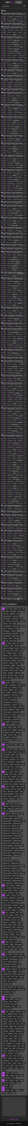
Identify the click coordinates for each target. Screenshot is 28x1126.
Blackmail (10, 506)
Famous (22, 358)
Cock (9, 707)
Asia (21, 618)
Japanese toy (9, 883)
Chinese (10, 384)
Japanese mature (7, 823)
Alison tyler (10, 30)
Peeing (12, 992)
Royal (21, 533)
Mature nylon (19, 575)
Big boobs (16, 658)
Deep (9, 599)
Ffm (20, 769)
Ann (4, 621)
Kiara (15, 426)
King (18, 445)
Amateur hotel (11, 210)
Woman (10, 378)
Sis (14, 1043)
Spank (4, 1014)
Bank (9, 188)
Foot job (5, 764)
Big (4, 650)
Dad (9, 445)
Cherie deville (16, 712)
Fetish (11, 757)
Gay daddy (5, 781)
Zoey (14, 405)
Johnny (15, 118)
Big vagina (17, 447)
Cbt (24, 685)
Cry (10, 714)
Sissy (19, 1019)
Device (15, 302)
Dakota (20, 440)
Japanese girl (6, 848)
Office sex (10, 355)
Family (4, 752)
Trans (19, 1063)
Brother (15, 655)
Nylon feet (5, 944)
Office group (11, 126)
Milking (5, 925)
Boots (7, 650)
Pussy (19, 971)
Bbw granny (11, 475)
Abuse (14, 255)
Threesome (6, 1060)
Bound (11, 670)
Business (10, 84)
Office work (16, 46)
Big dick (18, 668)
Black (11, 645)
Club (22, 709)
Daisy (17, 230)
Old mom (14, 964)
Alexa (16, 215)
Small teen (10, 38)
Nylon (7, 942)
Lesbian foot (12, 897)
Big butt (17, 397)
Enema (7, 744)
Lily (23, 907)
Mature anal (20, 927)
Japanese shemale (7, 835)
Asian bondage (15, 636)
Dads (15, 368)
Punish (4, 987)
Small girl (5, 1048)
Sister (23, 1011)
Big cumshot (11, 263)
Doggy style (10, 552)
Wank (10, 1085)
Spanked (12, 1031)
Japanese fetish (7, 875)
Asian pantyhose (7, 616)
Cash (15, 451)
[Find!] (24, 6)
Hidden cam (10, 791)
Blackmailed (17, 506)
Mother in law (12, 939)
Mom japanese (7, 927)
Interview (10, 177)
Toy (4, 1070)
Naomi (17, 558)
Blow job (10, 428)
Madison (10, 110)
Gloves (4, 779)
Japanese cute (6, 838)
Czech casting (11, 316)
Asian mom (16, 638)
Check (9, 535)
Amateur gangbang (12, 422)
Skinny (15, 1014)
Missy (9, 352)
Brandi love (6, 645)
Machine (19, 922)
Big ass (23, 648)
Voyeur (21, 1075)
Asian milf (22, 626)
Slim (4, 1043)
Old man (5, 956)
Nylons (18, 947)
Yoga (11, 1090)
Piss (20, 969)
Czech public (21, 714)
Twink (11, 1065)
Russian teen (6, 1004)
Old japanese (21, 956)
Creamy (14, 707)
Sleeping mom (19, 1031)
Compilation (13, 685)
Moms (4, 929)
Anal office (10, 16)
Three (9, 1063)
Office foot (10, 48)
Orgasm (21, 954)
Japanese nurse (15, 868)
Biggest (13, 665)
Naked (20, 949)
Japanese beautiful (17, 880)
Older (4, 961)
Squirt (20, 1014)
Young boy (5, 1092)
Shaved (16, 110)
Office (13, 14)
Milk (4, 245)
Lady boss (17, 566)
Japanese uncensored (8, 861)
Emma (4, 747)
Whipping (5, 1085)
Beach (16, 650)
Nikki (8, 947)
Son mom (10, 1053)
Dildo (14, 727)
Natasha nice (11, 503)
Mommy (14, 920)
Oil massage (6, 966)
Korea (7, 885)
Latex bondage (16, 252)
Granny (11, 771)
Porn (15, 987)
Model (9, 925)
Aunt (18, 613)
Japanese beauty (19, 845)
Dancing (10, 735)
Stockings (5, 1026)
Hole (16, 312)
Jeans (17, 861)
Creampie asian (7, 702)
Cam (16, 690)
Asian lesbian (15, 618)
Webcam (5, 1083)
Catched (21, 292)
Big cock (5, 658)
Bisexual (20, 660)
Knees (19, 336)
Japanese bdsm (20, 105)
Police (9, 32)
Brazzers (17, 648)
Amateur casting (19, 481)
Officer (14, 57)
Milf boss (10, 108)
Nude (4, 947)
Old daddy (5, 959)
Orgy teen (18, 552)
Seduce (5, 1051)
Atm (9, 545)
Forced (14, 752)
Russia (10, 1001)
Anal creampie (6, 618)
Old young (10, 165)
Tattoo (21, 1068)
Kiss (4, 888)
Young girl (17, 1090)
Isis (20, 55)
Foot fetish (22, 90)
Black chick (21, 380)
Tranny (14, 1063)
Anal (7, 609)
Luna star (10, 136)
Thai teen (10, 1068)
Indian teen (6, 806)
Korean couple (16, 888)
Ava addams (21, 611)
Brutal (16, 670)
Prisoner (15, 290)
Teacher (10, 118)
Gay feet (23, 572)
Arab (23, 609)
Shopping (10, 380)
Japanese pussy (15, 863)
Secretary (10, 215)
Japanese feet (16, 855)
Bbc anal (21, 675)
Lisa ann (13, 895)
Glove (11, 781)
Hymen (19, 789)
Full (12, 769)
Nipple (11, 944)
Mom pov (11, 932)
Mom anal (5, 937)
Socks (21, 1051)
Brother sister (6, 660)
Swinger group (18, 1028)
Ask (9, 100)
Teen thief (20, 57)
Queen (7, 996)
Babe (18, 665)
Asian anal (5, 613)
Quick (20, 451)
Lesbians (12, 900)
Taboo (19, 1055)
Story (18, 1023)
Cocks (9, 133)
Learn (19, 438)
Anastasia (10, 120)
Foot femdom (10, 762)
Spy (14, 1016)
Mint (10, 2)
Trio (9, 512)
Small (16, 1021)
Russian (12, 999)
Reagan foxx (11, 518)
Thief (9, 57)
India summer (16, 197)
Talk (8, 1065)
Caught (17, 709)
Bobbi (14, 479)
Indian (7, 803)
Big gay (19, 255)
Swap (10, 1023)
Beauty (11, 658)
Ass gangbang (11, 261)
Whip (21, 1080)
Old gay (16, 954)
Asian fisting (13, 640)
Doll (9, 730)
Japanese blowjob (19, 883)
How (22, 490)
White (17, 1080)
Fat (17, 759)
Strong (14, 466)
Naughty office (11, 138)
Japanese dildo (6, 853)
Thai (14, 1055)
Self (4, 1046)
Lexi (20, 114)
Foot (4, 61)
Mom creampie (14, 937)
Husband (9, 796)
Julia (24, 821)
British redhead (18, 177)
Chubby (8, 692)
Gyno (9, 376)
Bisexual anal (6, 665)
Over (14, 186)
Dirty (19, 735)
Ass (20, 609)
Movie (4, 917)
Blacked (5, 648)
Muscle (9, 525)
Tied (21, 1060)
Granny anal (11, 779)
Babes (4, 672)
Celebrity (10, 690)
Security (16, 320)
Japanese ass (6, 863)
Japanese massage (8, 818)
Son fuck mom (20, 1048)
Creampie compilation (8, 709)
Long (4, 907)
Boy (12, 650)
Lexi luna (10, 114)
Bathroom (5, 670)
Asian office (14, 298)
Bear (10, 655)
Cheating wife (14, 722)
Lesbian (7, 895)
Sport (23, 1043)
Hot (23, 789)
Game (19, 776)
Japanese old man (7, 873)
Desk (17, 30)
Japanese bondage (19, 850)
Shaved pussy (11, 528)
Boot (4, 653)
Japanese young (21, 14)
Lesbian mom (6, 910)
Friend (22, 764)
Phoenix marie (11, 409)
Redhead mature (16, 512)
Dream (16, 358)
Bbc (22, 643)
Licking (19, 907)
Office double (11, 156)
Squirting (5, 1019)
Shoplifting (10, 281)
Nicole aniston (11, 183)
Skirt (16, 1038)
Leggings (9, 907)
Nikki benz (17, 942)
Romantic (17, 999)
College (14, 717)
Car (4, 692)
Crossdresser (15, 692)
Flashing (11, 764)
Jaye (9, 95)
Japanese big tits (7, 855)
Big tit (9, 148)
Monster (5, 932)
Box (9, 458)
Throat (4, 1068)
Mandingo (13, 922)
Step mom (19, 1016)
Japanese (8, 813)
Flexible (18, 762)
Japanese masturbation (18, 865)
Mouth (18, 934)
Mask (14, 925)
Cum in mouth (16, 697)
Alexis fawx (6, 611)
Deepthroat (21, 730)
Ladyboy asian (19, 900)
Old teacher (14, 966)
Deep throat (6, 732)
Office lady (17, 84)
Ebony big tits (11, 392)
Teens (4, 1063)
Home (16, 791)
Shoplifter (15, 483)
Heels (16, 794)
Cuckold (19, 685)
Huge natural (11, 436)
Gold (9, 330)
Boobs (21, 663)
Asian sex (10, 531)
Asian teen (15, 621)
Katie (17, 893)
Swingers (9, 1046)
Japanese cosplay (15, 833)
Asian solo (5, 640)
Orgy (20, 959)
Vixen (16, 1075)
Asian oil (9, 621)
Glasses (18, 779)
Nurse (11, 942)
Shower (15, 1036)
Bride (19, 653)
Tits (14, 153)
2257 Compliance (10, 1123)
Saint (16, 399)
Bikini (16, 675)
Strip (19, 1038)
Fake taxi (17, 757)
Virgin (7, 1075)
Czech (20, 690)
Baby (21, 650)
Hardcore (5, 798)
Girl (11, 774)
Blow (16, 53)
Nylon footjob (13, 949)
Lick (8, 902)
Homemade (6, 789)
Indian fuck (10, 808)
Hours (17, 345)
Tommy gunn (20, 71)
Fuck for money (11, 455)
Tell (9, 267)
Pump (14, 989)
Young (7, 1090)
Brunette (11, 663)
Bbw (14, 643)
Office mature (20, 156)
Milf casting (16, 308)
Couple (5, 707)
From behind (11, 417)
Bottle (16, 663)
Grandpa (20, 774)
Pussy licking (6, 992)
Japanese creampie (8, 850)
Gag (11, 784)
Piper (9, 981)
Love (4, 902)
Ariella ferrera (11, 71)
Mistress (20, 925)
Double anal (18, 739)
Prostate (20, 987)
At (8, 298)
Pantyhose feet (7, 984)
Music (13, 927)
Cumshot (15, 702)
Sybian (14, 1046)
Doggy (4, 735)
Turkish (16, 1068)
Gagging (10, 86)
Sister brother (13, 1041)
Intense (9, 67)
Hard (21, 794)
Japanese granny (16, 843)
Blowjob (9, 653)
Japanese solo (6, 830)
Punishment (16, 93)
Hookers (16, 324)
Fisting (9, 752)
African (17, 628)
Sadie (9, 225)
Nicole (14, 203)
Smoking (21, 1033)
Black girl (10, 675)
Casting (10, 347)
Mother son (6, 922)
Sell (15, 380)
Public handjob (11, 21)
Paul (24, 140)
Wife (7, 1080)
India (9, 197)
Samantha (10, 399)
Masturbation (6, 920)
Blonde (5, 675)
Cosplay (13, 682)
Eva (12, 744)
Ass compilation (7, 626)
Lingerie (14, 910)
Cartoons (10, 51)
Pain (12, 976)
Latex (4, 252)
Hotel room (14, 420)
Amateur (5, 623)
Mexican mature (11, 390)
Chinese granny (7, 719)
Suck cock (18, 518)
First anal (17, 764)
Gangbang (5, 774)
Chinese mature (7, 712)
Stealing (10, 320)
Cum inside (6, 700)
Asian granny (6, 631)
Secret (4, 1053)
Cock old (17, 165)
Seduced (10, 580)
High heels (16, 796)
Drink (15, 735)
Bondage (11, 648)
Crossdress (21, 707)
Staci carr (15, 395)
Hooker (10, 324)
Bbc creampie (6, 680)
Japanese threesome (19, 873)
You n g (17, 490)
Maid (19, 920)
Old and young (6, 964)
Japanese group (18, 835)
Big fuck (16, 580)
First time (5, 759)
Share (14, 32)
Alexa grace (13, 611)
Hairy (17, 786)
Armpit (14, 623)
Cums (14, 468)
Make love (10, 442)
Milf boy (5, 939)
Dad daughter (6, 737)
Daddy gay (18, 732)
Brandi (21, 670)
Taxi (12, 1060)
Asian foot (15, 616)
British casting (17, 347)
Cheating (14, 687)
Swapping (9, 1043)
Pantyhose (5, 80)
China (18, 682)
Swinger (5, 1038)
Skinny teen (10, 558)
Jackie (18, 124)
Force (9, 55)
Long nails (14, 338)
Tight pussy (20, 405)
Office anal (17, 16)
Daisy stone (10, 230)
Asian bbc (13, 631)
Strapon (5, 1028)
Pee (24, 969)
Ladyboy (5, 897)
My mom (21, 937)
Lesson (14, 438)
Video (13, 1078)
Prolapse (21, 976)
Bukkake (14, 660)
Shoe (9, 90)
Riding (15, 1001)
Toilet (4, 1058)
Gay (6, 771)
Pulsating (17, 401)
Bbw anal (17, 645)
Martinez (10, 451)
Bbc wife (5, 663)
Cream (14, 714)
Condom (5, 714)
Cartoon (5, 687)
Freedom (10, 179)
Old (6, 954)
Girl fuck (22, 61)
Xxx (6, 1087)
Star (11, 1036)
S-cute (16, 1053)
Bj (6, 643)
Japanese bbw (15, 828)
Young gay (12, 1092)
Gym (8, 776)
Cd (9, 687)
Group (14, 774)
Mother (17, 915)
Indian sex (19, 806)
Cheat (19, 704)
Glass (9, 128)
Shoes (22, 1023)
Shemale (18, 1011)
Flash (4, 762)
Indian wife (17, 808)
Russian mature (7, 1009)
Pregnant (8, 969)
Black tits (10, 279)
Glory (9, 206)
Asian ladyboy (6, 636)
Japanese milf (6, 828)
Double (5, 730)
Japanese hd (6, 878)
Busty (4, 677)
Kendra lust (18, 885)
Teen (10, 1055)
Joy (9, 124)
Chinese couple (7, 717)
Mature (11, 915)
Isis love (15, 55)
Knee (14, 336)
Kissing (21, 890)
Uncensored (14, 1073)
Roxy (7, 999)
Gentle (9, 199)
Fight (8, 767)
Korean (4, 384)
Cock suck (10, 240)
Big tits (15, 653)
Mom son (5, 915)
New (9, 438)
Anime (15, 609)
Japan (22, 813)
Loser (9, 538)
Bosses (9, 46)
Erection (10, 533)
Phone (4, 979)
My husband (16, 538)
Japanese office (6, 14)
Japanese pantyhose (16, 24)
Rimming (5, 1001)
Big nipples (10, 672)
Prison (9, 290)
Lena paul (10, 140)
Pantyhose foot (7, 989)
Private (14, 599)
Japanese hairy (6, 858)
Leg (14, 907)
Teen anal (20, 1058)
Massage (12, 912)
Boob (9, 265)
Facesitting (5, 757)
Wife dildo (10, 234)
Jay (13, 95)
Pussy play (10, 370)
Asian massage (7, 633)
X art (10, 1087)
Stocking (9, 1016)
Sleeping (12, 1011)
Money (9, 917)
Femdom (21, 749)
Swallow (10, 541)
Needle (13, 947)
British (9, 308)
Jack (12, 878)
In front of (5, 811)
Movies (17, 932)
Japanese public (7, 880)
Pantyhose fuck (18, 80)
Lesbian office (11, 163)
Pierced (14, 981)
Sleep (7, 1011)
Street (22, 1046)
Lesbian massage (15, 902)
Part (18, 21)
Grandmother (18, 781)
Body (9, 468)
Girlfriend (15, 784)
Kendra (5, 893)
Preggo (20, 979)
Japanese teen (15, 826)
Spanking (10, 1014)
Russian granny (7, 1006)
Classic (9, 697)
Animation (12, 613)
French (17, 767)
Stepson (11, 1038)
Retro (13, 1006)
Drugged (14, 730)
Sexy (20, 1036)
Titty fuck (10, 44)
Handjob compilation (8, 794)
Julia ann (5, 816)
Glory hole (22, 784)
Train (23, 1063)
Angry (9, 501)
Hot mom (13, 789)
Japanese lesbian (7, 821)
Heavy (20, 420)
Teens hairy (15, 188)
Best (21, 677)
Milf (17, 912)
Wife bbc (11, 1080)
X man (16, 326)
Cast (9, 42)
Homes (16, 234)
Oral (20, 964)
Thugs (19, 32)
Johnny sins (19, 183)
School (9, 572)
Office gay (10, 190)
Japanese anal (15, 813)
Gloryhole (5, 784)
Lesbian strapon (7, 905)
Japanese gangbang (8, 845)
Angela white (18, 140)
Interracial (16, 803)
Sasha (19, 1041)
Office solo (18, 95)
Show (4, 1033)
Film (16, 769)
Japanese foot (6, 28)
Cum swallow (6, 722)
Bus (18, 643)
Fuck (21, 759)
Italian (4, 808)
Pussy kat (18, 528)
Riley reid (10, 411)
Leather (22, 905)
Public (4, 971)
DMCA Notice (18, 1123)
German (16, 771)
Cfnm (4, 697)
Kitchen (16, 890)
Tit (8, 294)
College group (6, 695)
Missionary (5, 934)
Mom (7, 912)
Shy (10, 1048)
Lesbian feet (20, 897)
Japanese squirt (18, 878)
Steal (21, 320)
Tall (6, 1055)
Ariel (10, 623)
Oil (9, 956)
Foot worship (6, 754)
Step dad (10, 368)
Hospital (19, 798)
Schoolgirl (5, 1041)
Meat (20, 312)
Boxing (13, 458)
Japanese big (15, 875)
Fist (24, 752)
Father (13, 754)
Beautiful (5, 655)
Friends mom (6, 769)
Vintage (12, 1075)
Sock (15, 1033)
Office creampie (11, 167)
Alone (16, 415)
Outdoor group (13, 959)
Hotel (9, 144)
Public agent (21, 974)
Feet (4, 515)
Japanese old (6, 833)
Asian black (10, 628)
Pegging (14, 971)
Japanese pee (6, 868)
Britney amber (17, 86)
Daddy (7, 724)
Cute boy (16, 428)
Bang (22, 668)
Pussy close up (16, 199)
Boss (9, 203)
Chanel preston (17, 541)
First (4, 767)
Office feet (10, 76)
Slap (15, 1026)
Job (4, 883)
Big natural (18, 436)
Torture (16, 1060)
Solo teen (20, 1026)
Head (9, 213)
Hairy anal (17, 249)
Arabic (10, 638)
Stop (14, 1048)
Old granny (10, 447)
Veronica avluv (6, 1078)
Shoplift (10, 93)
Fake (17, 754)
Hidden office (19, 432)
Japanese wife (6, 826)
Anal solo (14, 245)
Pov (4, 976)
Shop (17, 1051)
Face (12, 767)
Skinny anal (11, 1051)
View (16, 531)
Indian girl (12, 806)
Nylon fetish (11, 575)
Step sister (5, 1031)
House (4, 801)
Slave (4, 1016)
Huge (21, 791)
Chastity (10, 302)
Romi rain (13, 1004)
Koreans (9, 888)
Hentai (7, 786)
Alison (21, 30)
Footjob (16, 749)
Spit (19, 1046)
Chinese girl (13, 700)
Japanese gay (14, 848)
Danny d (19, 170)
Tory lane (15, 218)
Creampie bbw (16, 719)
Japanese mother (7, 840)
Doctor (9, 153)
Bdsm (9, 643)
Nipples (5, 952)
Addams (5, 638)
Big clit (22, 658)
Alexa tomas (11, 520)
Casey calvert (16, 237)
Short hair (5, 1036)
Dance (10, 727)
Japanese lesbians (16, 870)
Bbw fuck (18, 475)
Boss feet (14, 515)
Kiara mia (10, 426)
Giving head (16, 595)
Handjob (12, 786)
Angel (21, 633)
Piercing (10, 987)
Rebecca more (11, 170)
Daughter (12, 724)
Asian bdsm (15, 633)
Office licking (17, 112)
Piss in (14, 193)
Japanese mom (13, 816)
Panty (4, 981)
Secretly (10, 593)
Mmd (21, 915)
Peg (16, 976)
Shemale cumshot (12, 273)
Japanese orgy (6, 870)
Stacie (9, 395)
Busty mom (11, 677)
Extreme (21, 744)
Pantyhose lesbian (7, 994)
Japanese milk (6, 843)
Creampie (5, 685)
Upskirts (17, 38)
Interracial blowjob (19, 279)
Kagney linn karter (7, 890)
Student (5, 1021)
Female (14, 206)
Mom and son (16, 917)
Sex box (19, 458)
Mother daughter (17, 929)
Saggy (11, 1026)
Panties (10, 979)
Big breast (15, 376)
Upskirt (7, 1073)
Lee (18, 910)
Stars (15, 136)
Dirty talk (5, 742)
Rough (18, 1006)
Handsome (12, 798)
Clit (21, 695)
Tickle (14, 1058)
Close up (14, 704)
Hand (4, 796)
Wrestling (11, 1083)
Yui (22, 1090)
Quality (9, 332)
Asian (10, 609)
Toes (16, 1065)
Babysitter (17, 672)
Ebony (15, 744)
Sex (14, 1023)
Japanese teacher (16, 838)
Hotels (9, 578)
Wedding (18, 1083)
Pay (9, 585)
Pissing (14, 974)
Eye (14, 300)
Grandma (13, 776)
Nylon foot (5, 949)
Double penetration (8, 739)
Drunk (19, 727)
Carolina (15, 283)
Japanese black (17, 840)
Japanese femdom (16, 853)
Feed (14, 173)
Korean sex (11, 893)
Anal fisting (10, 350)
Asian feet (22, 621)
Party (9, 971)
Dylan (9, 479)
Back (15, 378)
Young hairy (22, 368)
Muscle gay (10, 397)
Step (15, 1019)
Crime (21, 110)
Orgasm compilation (12, 961)
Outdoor (14, 956)
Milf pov (22, 308)
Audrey (15, 533)
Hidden (22, 786)
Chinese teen (15, 695)
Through (20, 206)
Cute (19, 687)
